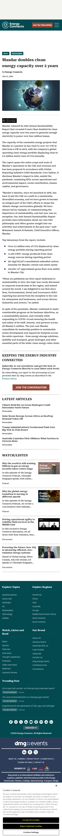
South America (39, 622)
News (5, 53)
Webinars (6, 668)
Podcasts (6, 661)
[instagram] (16, 722)
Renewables (17, 53)
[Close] (56, 786)
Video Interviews (9, 665)
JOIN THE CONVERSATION (31, 387)
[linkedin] (26, 722)
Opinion (5, 645)
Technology (7, 614)
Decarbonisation (9, 595)
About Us (36, 638)
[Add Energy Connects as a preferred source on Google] (9, 120)
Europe (35, 610)
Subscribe (36, 653)
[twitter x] (21, 722)
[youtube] (31, 722)
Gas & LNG (7, 599)
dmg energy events (40, 661)
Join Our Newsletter (42, 25)
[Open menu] (56, 25)
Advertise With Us (40, 646)
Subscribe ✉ (31, 728)
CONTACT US (39, 762)
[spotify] (41, 722)
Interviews (6, 653)
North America (38, 618)
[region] (31, 809)
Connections (38, 669)
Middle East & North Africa (44, 614)
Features (6, 649)
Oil (3, 606)
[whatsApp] (51, 722)
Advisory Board (39, 642)
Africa (35, 599)
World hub (37, 595)
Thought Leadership (11, 657)
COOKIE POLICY (47, 759)
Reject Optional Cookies (31, 826)
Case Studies (38, 650)
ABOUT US (12, 759)
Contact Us (37, 657)
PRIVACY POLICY (33, 759)
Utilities (5, 618)
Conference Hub (39, 665)
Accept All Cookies (31, 820)
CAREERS (21, 759)
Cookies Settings (25, 762)
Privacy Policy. (9, 378)
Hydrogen (6, 602)
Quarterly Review (9, 672)
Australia (36, 606)
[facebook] (11, 722)
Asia (34, 602)
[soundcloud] (46, 722)
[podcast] (36, 722)
